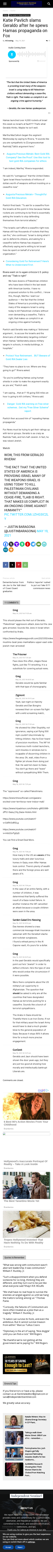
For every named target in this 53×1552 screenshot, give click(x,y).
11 (49, 41)
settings (31, 1542)
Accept (8, 1547)
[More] (11, 549)
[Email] (38, 544)
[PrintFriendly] (44, 544)
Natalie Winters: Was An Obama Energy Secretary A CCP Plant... (35, 1419)
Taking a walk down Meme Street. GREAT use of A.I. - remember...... (35, 1435)
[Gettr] (27, 544)
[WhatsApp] (25, 565)
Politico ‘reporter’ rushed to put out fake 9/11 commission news (38, 585)
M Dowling (9, 41)
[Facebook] (5, 544)
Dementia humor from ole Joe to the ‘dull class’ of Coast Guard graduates (14, 587)
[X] (11, 544)
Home (5, 10)
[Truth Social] (16, 544)
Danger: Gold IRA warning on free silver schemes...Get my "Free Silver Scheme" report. (28, 407)
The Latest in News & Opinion (20, 15)
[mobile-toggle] (4, 4)
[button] (49, 4)
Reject (20, 1547)
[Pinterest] (18, 565)
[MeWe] (5, 549)
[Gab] (22, 544)
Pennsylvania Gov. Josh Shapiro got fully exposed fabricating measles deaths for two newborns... (35, 1451)
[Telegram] (33, 544)
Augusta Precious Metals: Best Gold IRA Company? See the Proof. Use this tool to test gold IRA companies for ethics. (28, 157)
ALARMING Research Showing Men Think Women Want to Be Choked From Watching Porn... (35, 1467)
